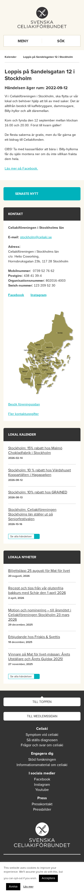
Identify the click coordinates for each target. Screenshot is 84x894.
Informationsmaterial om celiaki (42, 765)
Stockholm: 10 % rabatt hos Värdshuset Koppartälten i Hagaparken (39, 472)
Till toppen (42, 702)
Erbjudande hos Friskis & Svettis (34, 637)
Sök (61, 41)
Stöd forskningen (42, 759)
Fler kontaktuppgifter (23, 414)
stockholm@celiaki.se (36, 237)
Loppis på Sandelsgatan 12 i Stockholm (48, 57)
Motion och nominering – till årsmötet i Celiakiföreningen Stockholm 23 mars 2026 (39, 615)
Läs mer (28, 886)
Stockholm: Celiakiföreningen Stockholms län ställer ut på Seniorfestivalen (32, 514)
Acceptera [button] (48, 878)
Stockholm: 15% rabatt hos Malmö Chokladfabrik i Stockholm (35, 450)
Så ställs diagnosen (42, 740)
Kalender (10, 57)
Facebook (42, 779)
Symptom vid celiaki (42, 734)
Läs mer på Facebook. (21, 168)
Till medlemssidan (42, 716)
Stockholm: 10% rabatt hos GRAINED (37, 492)
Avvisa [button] (13, 886)
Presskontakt (42, 804)
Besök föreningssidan (24, 404)
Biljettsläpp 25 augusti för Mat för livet (39, 570)
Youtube (42, 789)
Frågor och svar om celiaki (42, 745)
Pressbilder (42, 809)
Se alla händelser (21, 536)
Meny (23, 41)
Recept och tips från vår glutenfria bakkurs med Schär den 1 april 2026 (37, 590)
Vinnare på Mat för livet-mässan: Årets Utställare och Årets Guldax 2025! (39, 656)
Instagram (38, 295)
